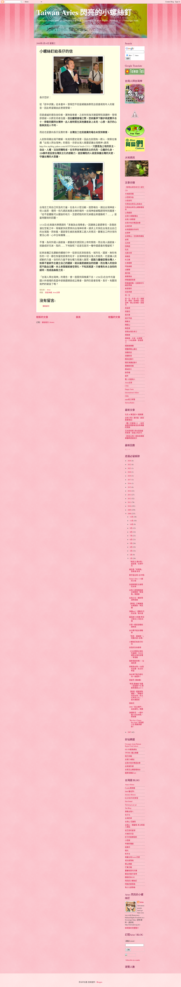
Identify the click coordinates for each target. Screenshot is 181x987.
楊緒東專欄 (129, 346)
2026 (130, 460)
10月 (132, 524)
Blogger (99, 982)
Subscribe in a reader (133, 960)
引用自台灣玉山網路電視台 (134, 208)
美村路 (127, 273)
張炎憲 (127, 315)
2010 (130, 506)
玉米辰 (127, 243)
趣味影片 (128, 369)
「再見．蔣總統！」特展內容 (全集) (136, 637)
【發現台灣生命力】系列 (134, 187)
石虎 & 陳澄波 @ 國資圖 (134, 414)
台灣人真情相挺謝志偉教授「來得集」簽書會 (136, 592)
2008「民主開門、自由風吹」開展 (136, 708)
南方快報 (128, 756)
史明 (126, 239)
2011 (130, 502)
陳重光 (127, 321)
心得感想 (128, 212)
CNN (127, 386)
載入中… (128, 449)
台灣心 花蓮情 (130, 821)
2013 (130, 495)
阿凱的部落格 (130, 884)
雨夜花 (131, 703)
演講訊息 (128, 352)
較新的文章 (42, 317)
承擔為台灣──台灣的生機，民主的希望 (136, 668)
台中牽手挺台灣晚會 (136, 631)
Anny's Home (129, 784)
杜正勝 (127, 259)
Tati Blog (128, 808)
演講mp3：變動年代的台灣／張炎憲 (136, 612)
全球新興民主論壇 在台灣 (136, 585)
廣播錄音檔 (129, 366)
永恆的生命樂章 (135, 647)
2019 (130, 476)
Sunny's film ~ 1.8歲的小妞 (136, 579)
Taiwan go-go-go (131, 805)
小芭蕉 (127, 840)
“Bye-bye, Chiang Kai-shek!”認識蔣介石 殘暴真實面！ (136, 723)
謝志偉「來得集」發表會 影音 (136, 570)
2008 (130, 513)
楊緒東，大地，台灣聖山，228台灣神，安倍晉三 (134, 340)
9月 (131, 528)
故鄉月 (127, 847)
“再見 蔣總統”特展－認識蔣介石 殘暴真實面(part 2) (136, 685)
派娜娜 (127, 269)
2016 (130, 483)
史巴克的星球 (130, 830)
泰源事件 (128, 288)
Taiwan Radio (129, 402)
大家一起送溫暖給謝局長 (136, 625)
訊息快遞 (48, 292)
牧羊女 (127, 854)
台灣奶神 (128, 226)
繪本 (126, 376)
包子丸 (127, 815)
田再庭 (127, 246)
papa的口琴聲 (130, 399)
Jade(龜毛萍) (129, 791)
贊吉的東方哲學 (131, 874)
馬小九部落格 (130, 887)
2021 (130, 468)
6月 (131, 539)
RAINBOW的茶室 (131, 798)
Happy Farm (129, 389)
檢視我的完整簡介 (132, 928)
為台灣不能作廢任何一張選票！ (136, 675)
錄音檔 (127, 372)
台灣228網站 (129, 759)
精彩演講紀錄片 (131, 362)
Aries (142, 902)
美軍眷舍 (128, 276)
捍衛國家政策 (130, 280)
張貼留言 (46, 306)
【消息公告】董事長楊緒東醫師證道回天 (134, 437)
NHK (127, 396)
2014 (130, 491)
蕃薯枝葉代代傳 (131, 870)
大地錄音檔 (129, 194)
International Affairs (132, 392)
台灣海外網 (129, 766)
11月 (132, 520)
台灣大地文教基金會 (132, 223)
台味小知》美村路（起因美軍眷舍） (134, 419)
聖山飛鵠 (128, 864)
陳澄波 (127, 328)
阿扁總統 (128, 266)
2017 (130, 479)
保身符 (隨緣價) (135, 680)
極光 (126, 850)
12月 (132, 517)
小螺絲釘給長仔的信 (136, 643)
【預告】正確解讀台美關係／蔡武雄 (136, 605)
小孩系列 (128, 200)
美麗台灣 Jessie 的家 (132, 857)
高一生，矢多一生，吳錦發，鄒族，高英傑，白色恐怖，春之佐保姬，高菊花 (134, 301)
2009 (130, 510)
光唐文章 (128, 253)
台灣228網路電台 (131, 216)
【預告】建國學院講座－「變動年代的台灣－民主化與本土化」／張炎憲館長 (136, 695)
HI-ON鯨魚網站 (131, 749)
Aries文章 (56, 292)
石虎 (126, 249)
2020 (130, 472)
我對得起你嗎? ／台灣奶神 (136, 662)
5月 (131, 543)
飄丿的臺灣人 (130, 379)
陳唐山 (127, 325)
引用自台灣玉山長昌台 (133, 204)
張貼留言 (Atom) (48, 322)
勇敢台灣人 (129, 811)
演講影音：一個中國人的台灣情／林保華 (136, 714)
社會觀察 (128, 263)
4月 (131, 547)
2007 (130, 732)
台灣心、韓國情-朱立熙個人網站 (135, 826)
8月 (131, 532)
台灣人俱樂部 (130, 219)
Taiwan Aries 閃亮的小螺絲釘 (84, 12)
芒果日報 (128, 867)
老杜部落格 (129, 860)
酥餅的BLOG (130, 877)
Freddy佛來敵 (130, 788)
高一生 (127, 295)
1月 (131, 558)
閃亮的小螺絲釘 (131, 880)
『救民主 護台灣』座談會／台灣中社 (136, 563)
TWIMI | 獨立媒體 (131, 753)
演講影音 (128, 355)
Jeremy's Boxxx (130, 794)
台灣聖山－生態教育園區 (134, 236)
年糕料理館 (129, 843)
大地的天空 (129, 833)
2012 (130, 498)
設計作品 (128, 318)
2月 (131, 554)
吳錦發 (127, 256)
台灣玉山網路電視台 (132, 769)
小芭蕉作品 (129, 197)
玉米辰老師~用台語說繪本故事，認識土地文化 (134, 431)
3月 (131, 551)
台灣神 (127, 233)
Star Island (128, 801)
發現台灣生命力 (131, 331)
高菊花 (127, 311)
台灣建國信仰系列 (132, 229)
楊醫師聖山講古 (131, 349)
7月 (131, 535)
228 (126, 190)
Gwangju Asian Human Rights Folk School (133, 745)
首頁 (78, 317)
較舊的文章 (114, 317)
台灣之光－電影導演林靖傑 (136, 599)
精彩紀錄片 (129, 359)
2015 (130, 487)
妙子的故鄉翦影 (131, 837)
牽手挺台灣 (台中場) (137, 575)
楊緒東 (127, 335)
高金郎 (127, 308)
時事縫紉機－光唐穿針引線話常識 (134, 284)
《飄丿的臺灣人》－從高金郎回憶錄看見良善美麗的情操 (134, 425)
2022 (130, 464)
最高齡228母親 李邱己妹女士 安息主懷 (136, 619)
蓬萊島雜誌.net (130, 773)
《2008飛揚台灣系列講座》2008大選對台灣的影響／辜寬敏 (136, 654)
